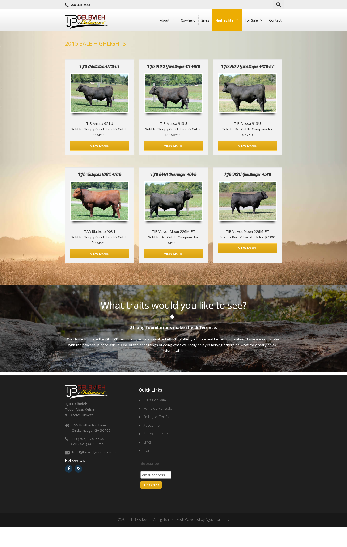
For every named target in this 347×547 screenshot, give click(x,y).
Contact (275, 20)
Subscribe (149, 463)
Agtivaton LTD (217, 519)
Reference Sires (156, 433)
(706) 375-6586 (79, 5)
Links (147, 442)
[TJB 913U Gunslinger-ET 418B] (173, 93)
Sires (205, 20)
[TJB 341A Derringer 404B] (173, 201)
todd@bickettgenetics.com (94, 452)
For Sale (251, 20)
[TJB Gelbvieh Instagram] (78, 469)
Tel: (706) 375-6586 (87, 438)
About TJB (151, 425)
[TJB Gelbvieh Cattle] (86, 21)
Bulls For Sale (154, 400)
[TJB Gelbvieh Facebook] (68, 469)
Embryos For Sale (158, 416)
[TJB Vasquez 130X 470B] (99, 201)
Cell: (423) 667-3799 (87, 443)
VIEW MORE (99, 145)
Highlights (224, 20)
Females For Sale (157, 408)
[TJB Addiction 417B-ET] (99, 93)
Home (148, 450)
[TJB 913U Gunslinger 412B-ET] (247, 93)
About (164, 20)
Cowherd (188, 20)
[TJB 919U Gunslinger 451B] (247, 201)
